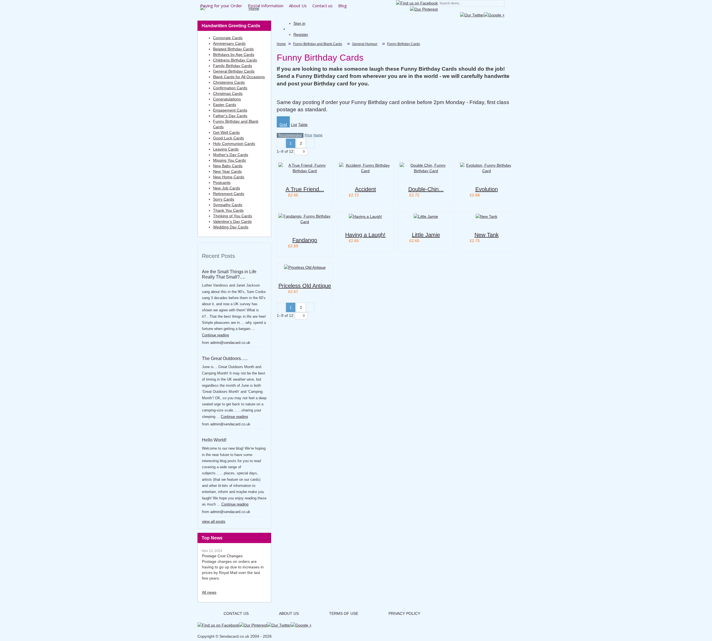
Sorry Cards (223, 199)
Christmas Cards (228, 93)
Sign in (299, 23)
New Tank (486, 235)
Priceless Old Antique (304, 286)
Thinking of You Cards (232, 216)
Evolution (486, 189)
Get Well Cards (226, 132)
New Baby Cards (228, 166)
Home (281, 44)
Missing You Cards (229, 160)
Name (318, 135)
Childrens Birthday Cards (235, 60)
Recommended (290, 135)
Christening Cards (229, 82)
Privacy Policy (404, 613)
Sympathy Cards (227, 205)
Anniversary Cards (229, 43)
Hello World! (214, 440)
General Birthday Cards (233, 71)
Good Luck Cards (228, 138)
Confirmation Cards (230, 88)
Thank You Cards (228, 210)
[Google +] (494, 15)
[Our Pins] (424, 8)
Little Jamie (426, 235)
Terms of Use (343, 613)
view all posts (213, 521)
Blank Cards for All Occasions (239, 77)
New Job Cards (226, 188)
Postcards (222, 182)
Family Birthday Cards (232, 65)
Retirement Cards (228, 193)
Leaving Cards (226, 149)
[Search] (500, 3)
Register (300, 34)
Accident (365, 189)
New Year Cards (227, 171)
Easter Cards (224, 104)
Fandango (304, 240)
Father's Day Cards (230, 116)
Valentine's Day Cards (232, 221)
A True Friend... (305, 189)
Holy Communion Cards (234, 143)
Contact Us (236, 613)
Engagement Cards (230, 110)
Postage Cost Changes (222, 556)
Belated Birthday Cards (233, 49)
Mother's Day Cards (230, 154)
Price (308, 135)
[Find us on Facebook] (417, 3)
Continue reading (215, 335)
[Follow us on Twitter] (472, 15)
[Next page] (310, 143)
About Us (289, 613)
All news (209, 592)
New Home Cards (228, 177)
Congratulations (227, 99)
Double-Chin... (426, 189)
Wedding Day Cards (230, 227)
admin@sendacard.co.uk (230, 343)
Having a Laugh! (365, 235)
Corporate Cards (228, 38)
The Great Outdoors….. (225, 358)
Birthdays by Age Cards (233, 54)
